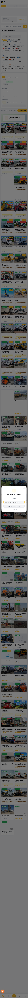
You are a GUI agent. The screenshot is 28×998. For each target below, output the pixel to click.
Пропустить (14, 509)
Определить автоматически (14, 506)
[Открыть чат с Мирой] (2, 991)
